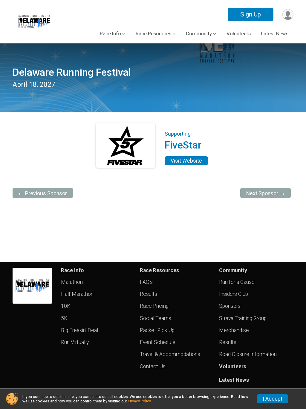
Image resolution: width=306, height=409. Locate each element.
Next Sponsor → (265, 193)
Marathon (72, 282)
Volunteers (239, 34)
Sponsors (230, 306)
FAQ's (146, 282)
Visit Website (186, 161)
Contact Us (153, 366)
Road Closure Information (248, 354)
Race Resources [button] (153, 34)
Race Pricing (154, 306)
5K (64, 318)
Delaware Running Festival (72, 72)
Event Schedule (157, 342)
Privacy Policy (139, 401)
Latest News (274, 34)
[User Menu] (287, 14)
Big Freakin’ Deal (79, 330)
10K (65, 306)
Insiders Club (233, 294)
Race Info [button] (110, 34)
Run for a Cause (237, 282)
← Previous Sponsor (43, 193)
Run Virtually (75, 342)
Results (148, 294)
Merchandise (234, 330)
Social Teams (155, 318)
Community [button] (199, 34)
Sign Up (250, 14)
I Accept (272, 399)
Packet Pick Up (157, 330)
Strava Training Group (243, 318)
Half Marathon (77, 294)
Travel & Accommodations (170, 354)
